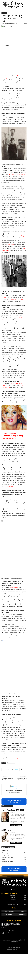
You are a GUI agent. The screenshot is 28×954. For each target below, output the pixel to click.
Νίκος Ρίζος (20, 236)
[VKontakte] (17, 889)
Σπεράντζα (11, 244)
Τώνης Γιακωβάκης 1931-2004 (12, 810)
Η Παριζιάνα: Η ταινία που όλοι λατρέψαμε (21, 779)
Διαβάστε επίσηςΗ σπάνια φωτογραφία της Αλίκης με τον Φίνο (13, 436)
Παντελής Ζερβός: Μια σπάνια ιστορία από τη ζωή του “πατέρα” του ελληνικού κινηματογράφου (10, 924)
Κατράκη (3, 297)
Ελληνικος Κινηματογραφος (9, 23)
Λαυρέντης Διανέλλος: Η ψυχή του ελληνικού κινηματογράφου (9, 931)
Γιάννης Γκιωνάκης (11, 762)
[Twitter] (14, 889)
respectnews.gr (14, 758)
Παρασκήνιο (4, 10)
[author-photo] (14, 788)
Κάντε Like (23, 911)
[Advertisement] (14, 60)
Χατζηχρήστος (13, 587)
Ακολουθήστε (22, 914)
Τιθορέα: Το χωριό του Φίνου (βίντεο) (7, 779)
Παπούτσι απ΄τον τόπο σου (17, 174)
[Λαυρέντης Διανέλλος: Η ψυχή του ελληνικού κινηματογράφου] (24, 932)
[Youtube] (19, 889)
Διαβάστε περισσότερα (16, 825)
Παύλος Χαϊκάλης (10, 486)
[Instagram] (11, 889)
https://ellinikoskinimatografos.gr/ (14, 792)
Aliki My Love (6, 830)
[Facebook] (9, 889)
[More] (21, 769)
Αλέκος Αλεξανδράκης (17, 299)
